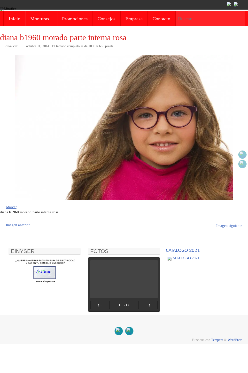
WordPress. (235, 340)
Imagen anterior (18, 225)
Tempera (217, 340)
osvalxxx (12, 46)
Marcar (11, 207)
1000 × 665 (96, 46)
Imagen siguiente (229, 226)
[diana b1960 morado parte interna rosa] (124, 127)
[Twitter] (229, 4)
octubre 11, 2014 (37, 46)
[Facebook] (235, 4)
